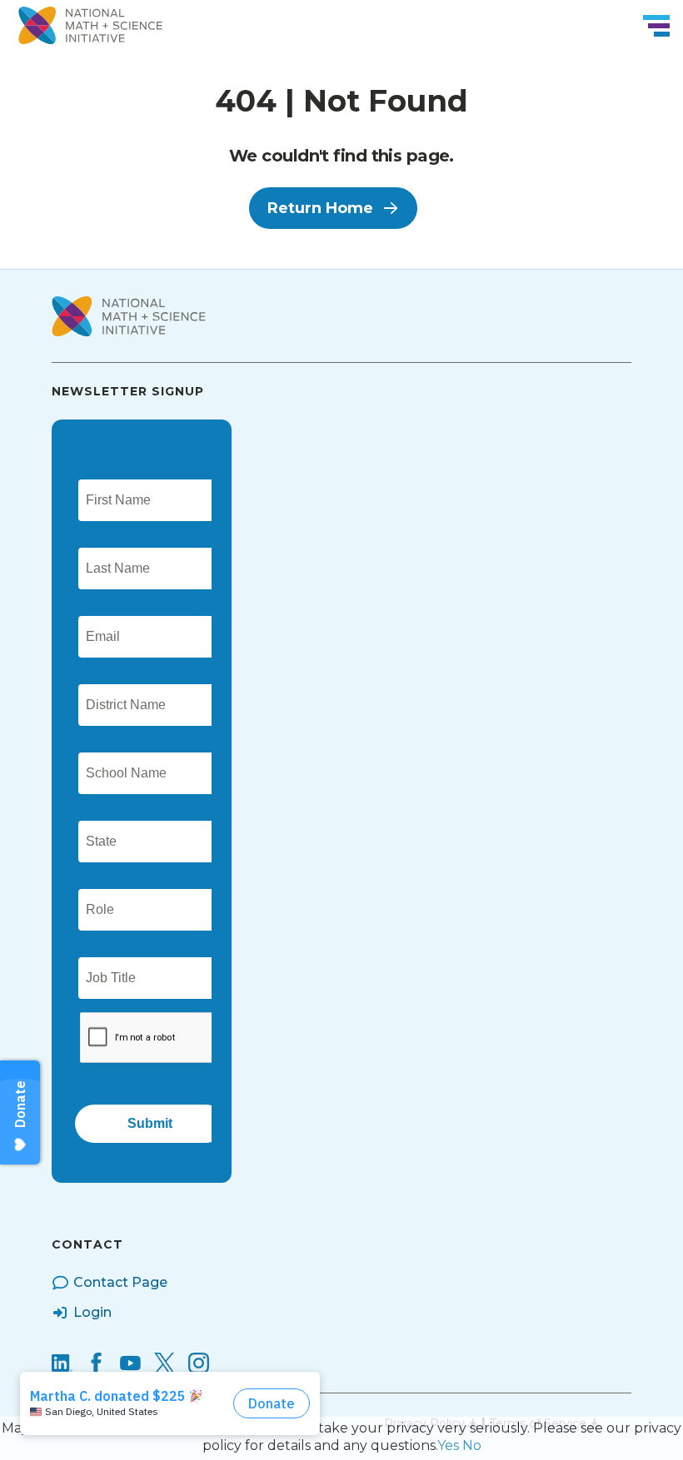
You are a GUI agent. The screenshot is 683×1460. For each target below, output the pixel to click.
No (471, 1445)
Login (92, 1312)
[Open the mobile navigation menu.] (656, 25)
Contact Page (120, 1282)
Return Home (320, 208)
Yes (448, 1445)
